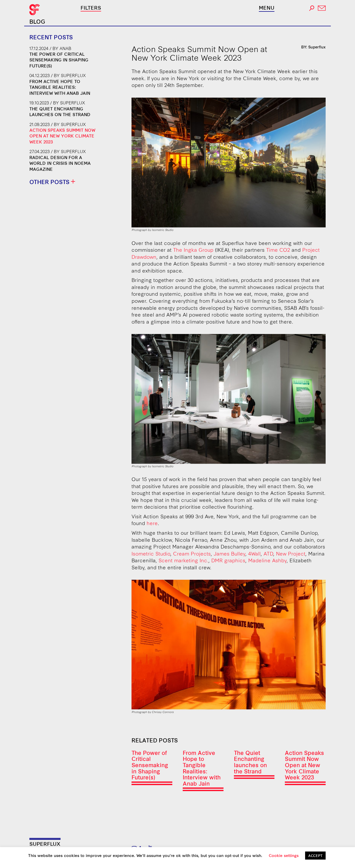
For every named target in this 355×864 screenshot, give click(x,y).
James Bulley (229, 553)
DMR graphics (228, 560)
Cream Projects (192, 553)
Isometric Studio (151, 553)
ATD (268, 553)
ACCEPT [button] (315, 855)
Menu (266, 7)
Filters (91, 7)
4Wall (254, 553)
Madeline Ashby (267, 560)
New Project (290, 553)
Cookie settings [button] (284, 855)
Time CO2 (278, 249)
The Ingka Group (193, 249)
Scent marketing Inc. (183, 560)
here (152, 522)
